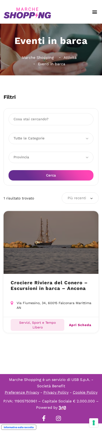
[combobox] (80, 198)
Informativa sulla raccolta (19, 427)
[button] (94, 12)
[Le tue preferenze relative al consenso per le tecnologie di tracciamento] (93, 422)
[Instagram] (58, 418)
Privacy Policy (56, 392)
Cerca (51, 175)
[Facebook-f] (43, 418)
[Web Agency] (62, 407)
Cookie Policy (85, 392)
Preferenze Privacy (22, 392)
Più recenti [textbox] (77, 198)
